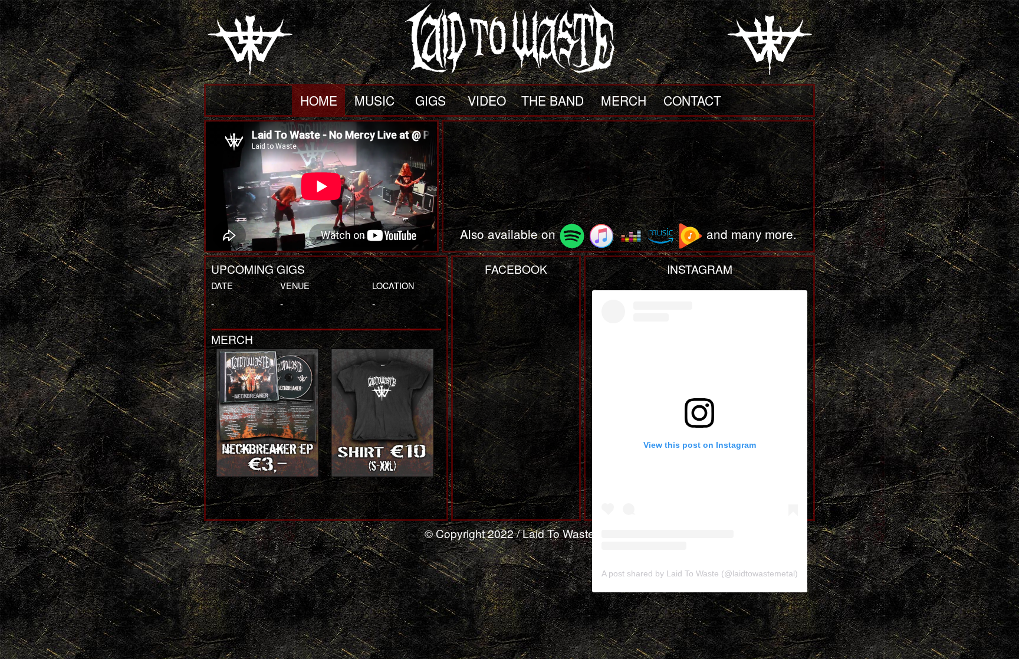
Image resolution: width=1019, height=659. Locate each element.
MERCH (623, 100)
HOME (318, 100)
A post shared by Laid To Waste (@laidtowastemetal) (699, 573)
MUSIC (374, 100)
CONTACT (692, 100)
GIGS (430, 100)
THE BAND (552, 100)
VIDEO (487, 100)
